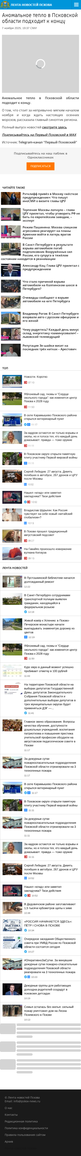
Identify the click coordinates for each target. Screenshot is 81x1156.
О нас (8, 1108)
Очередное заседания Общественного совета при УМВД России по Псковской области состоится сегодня (50, 942)
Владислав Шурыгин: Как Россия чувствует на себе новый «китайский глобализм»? (48, 514)
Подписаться (40, 166)
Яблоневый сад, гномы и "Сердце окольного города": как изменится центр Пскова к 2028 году (50, 398)
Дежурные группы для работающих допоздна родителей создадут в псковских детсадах (47, 989)
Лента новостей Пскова (21, 1148)
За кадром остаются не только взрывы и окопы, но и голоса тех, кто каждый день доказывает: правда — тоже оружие (51, 436)
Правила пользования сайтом (25, 1135)
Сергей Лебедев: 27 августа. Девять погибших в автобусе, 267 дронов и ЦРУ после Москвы (50, 475)
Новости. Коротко (35, 376)
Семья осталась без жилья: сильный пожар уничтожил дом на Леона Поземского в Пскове (49, 1010)
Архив (9, 1141)
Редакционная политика (21, 1121)
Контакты (11, 1114)
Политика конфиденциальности (26, 1128)
